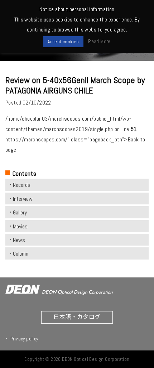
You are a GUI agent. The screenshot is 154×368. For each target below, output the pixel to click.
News (19, 240)
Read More (99, 41)
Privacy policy (24, 338)
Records (21, 185)
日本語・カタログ (76, 316)
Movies (20, 226)
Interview (23, 199)
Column (20, 253)
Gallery (20, 212)
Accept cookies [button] (63, 42)
